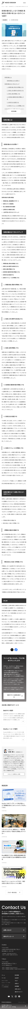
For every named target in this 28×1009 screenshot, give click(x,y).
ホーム (3, 6)
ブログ (6, 6)
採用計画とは (8, 77)
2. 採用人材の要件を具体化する (15, 90)
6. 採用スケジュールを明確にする (15, 106)
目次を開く (14, 111)
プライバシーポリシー (22, 1002)
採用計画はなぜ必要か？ (13, 81)
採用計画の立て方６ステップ (12, 84)
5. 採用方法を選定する (13, 102)
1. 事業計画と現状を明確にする (15, 87)
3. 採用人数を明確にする (13, 94)
